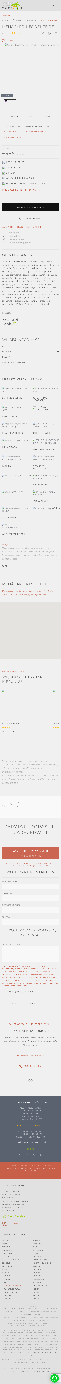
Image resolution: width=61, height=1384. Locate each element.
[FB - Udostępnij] (42, 33)
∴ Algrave (7, 1253)
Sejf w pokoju (41, 501)
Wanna (56, 508)
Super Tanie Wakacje (13, 1204)
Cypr (35, 1247)
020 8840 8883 (32, 218)
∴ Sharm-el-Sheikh (42, 1263)
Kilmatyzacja (10, 447)
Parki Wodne (9, 1211)
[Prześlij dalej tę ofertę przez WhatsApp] (49, 33)
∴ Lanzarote (8, 1295)
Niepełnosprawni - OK (45, 449)
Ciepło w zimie (11, 132)
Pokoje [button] (7, 346)
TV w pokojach (11, 518)
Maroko (37, 1295)
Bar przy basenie (12, 398)
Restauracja (40, 485)
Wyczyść (31, 1003)
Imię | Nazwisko (11, 881)
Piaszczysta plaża (34, 132)
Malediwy (7, 1247)
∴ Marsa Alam (40, 1260)
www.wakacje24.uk (30, 1314)
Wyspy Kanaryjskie (26, 20)
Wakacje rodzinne (12, 1195)
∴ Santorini (38, 1279)
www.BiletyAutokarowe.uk (35, 1371)
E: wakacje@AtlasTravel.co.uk (30, 1142)
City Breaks (8, 1198)
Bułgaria (37, 1240)
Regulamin (30, 1171)
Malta (36, 1292)
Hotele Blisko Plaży (12, 1208)
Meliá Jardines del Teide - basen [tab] (12, 116)
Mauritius (7, 1240)
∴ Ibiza (36, 1289)
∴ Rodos (37, 1276)
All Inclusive (16, 1216)
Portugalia (8, 1250)
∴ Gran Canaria (10, 1292)
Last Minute (15, 1224)
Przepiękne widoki (13, 138)
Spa (21, 492)
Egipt (35, 1253)
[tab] (7, 40)
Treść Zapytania (11, 945)
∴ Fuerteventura (11, 1289)
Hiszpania (38, 1282)
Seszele (6, 1263)
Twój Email (9, 893)
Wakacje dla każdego (35, 126)
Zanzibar (37, 1299)
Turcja (5, 1273)
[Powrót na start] (12, 6)
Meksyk (6, 1244)
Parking (6, 466)
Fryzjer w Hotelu (12, 433)
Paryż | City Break (11, 1260)
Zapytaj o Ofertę (45, 1168)
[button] (54, 6)
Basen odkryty (11, 417)
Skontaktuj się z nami (32, 1055)
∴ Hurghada (39, 1256)
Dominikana (39, 1250)
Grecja (36, 1266)
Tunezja (6, 1270)
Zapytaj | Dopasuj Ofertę (30, 207)
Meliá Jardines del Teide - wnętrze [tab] (49, 116)
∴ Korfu (37, 1270)
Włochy (6, 1276)
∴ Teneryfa (7, 1299)
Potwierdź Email (12, 905)
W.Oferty (7, 20)
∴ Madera (7, 1256)
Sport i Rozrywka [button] (15, 362)
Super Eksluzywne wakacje (16, 1201)
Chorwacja (39, 1244)
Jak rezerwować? (16, 1168)
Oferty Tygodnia (10, 1191)
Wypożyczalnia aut (13, 534)
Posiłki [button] (7, 351)
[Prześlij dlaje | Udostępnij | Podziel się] (56, 33)
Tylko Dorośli (10, 126)
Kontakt (24, 1166)
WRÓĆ (8, 15)
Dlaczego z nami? (41, 1166)
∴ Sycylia (6, 1282)
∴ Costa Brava (40, 1286)
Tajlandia (7, 1266)
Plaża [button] (6, 357)
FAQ (31, 1168)
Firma (13, 1166)
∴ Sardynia (7, 1279)
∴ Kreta (36, 1273)
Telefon (7, 917)
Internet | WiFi (41, 433)
